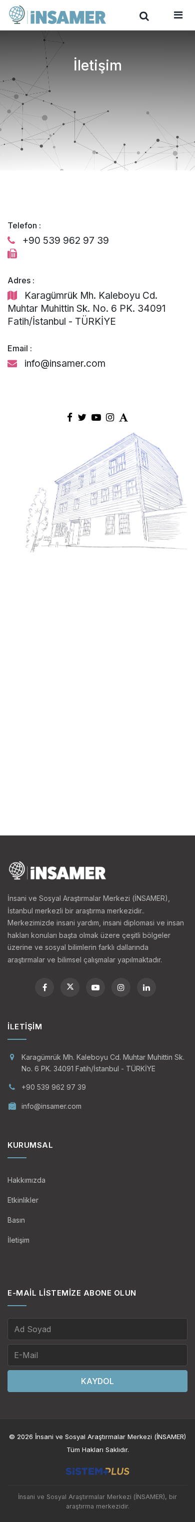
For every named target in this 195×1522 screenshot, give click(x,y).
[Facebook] (44, 987)
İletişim (19, 1240)
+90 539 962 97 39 (54, 1087)
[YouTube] (95, 987)
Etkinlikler (23, 1200)
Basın (16, 1220)
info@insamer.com (52, 1106)
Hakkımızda (27, 1180)
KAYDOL (97, 1381)
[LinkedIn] (146, 987)
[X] (70, 987)
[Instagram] (121, 987)
